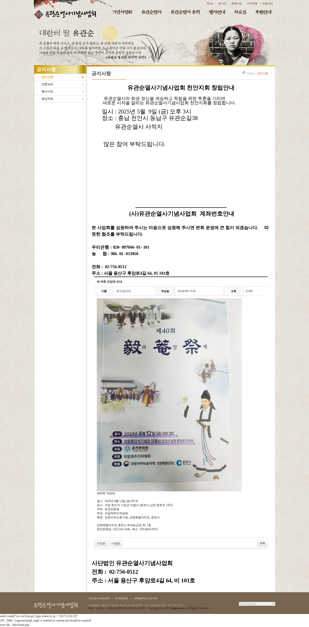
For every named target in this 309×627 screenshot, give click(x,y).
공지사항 (47, 77)
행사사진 (47, 91)
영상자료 (47, 98)
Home (210, 3)
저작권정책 (121, 598)
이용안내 (267, 3)
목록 (262, 543)
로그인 (222, 3)
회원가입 (236, 3)
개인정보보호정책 (98, 598)
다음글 (116, 543)
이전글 (101, 543)
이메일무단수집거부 (145, 598)
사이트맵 (252, 3)
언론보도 (47, 84)
